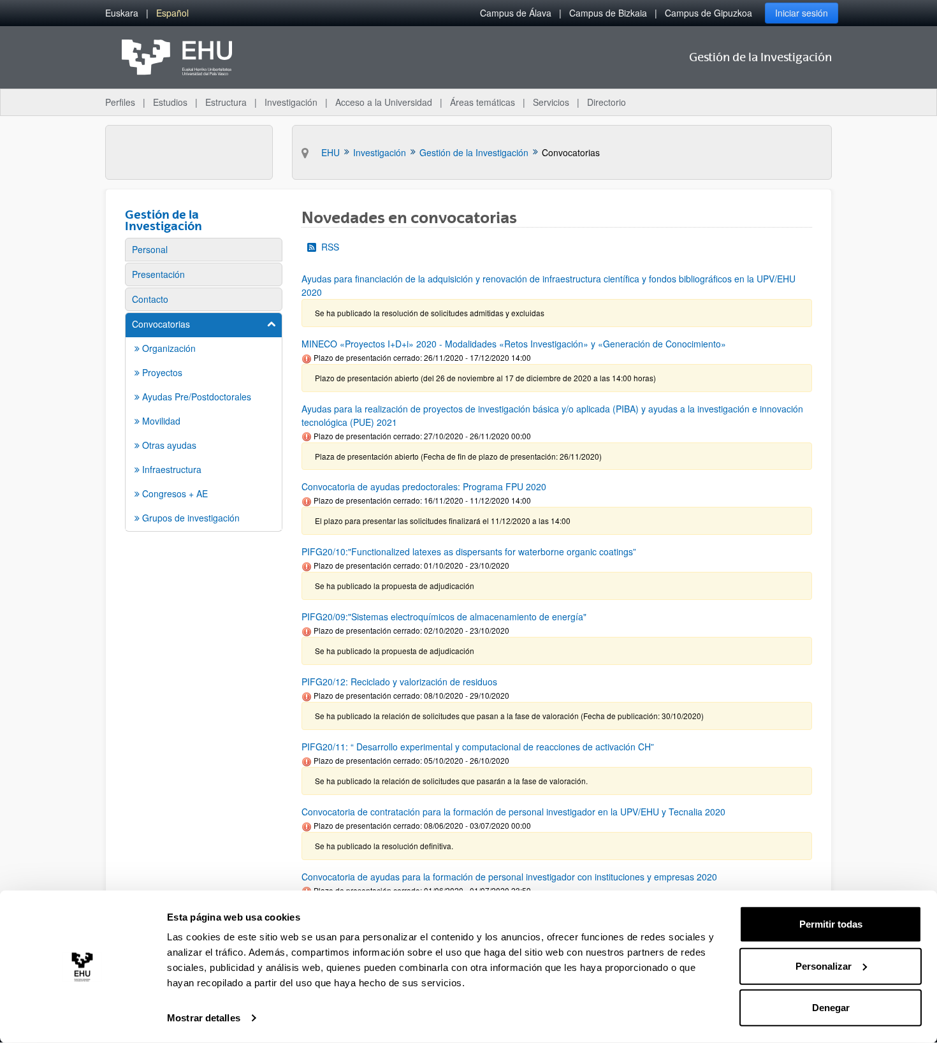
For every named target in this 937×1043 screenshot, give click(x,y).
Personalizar (823, 965)
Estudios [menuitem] (170, 102)
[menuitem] (122, 13)
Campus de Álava (515, 12)
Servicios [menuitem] (551, 102)
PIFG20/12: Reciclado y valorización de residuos (399, 681)
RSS (330, 246)
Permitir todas (830, 924)
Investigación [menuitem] (291, 102)
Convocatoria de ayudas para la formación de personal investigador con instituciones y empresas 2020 (509, 876)
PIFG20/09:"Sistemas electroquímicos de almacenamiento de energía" (443, 616)
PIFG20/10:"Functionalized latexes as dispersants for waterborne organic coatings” (468, 551)
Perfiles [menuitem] (120, 102)
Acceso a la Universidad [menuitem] (383, 102)
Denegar (831, 1007)
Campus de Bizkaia (608, 12)
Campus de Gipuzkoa (708, 12)
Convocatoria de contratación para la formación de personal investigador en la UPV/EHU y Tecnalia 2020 (513, 811)
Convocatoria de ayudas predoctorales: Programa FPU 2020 (423, 486)
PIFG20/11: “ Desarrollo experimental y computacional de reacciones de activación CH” (477, 746)
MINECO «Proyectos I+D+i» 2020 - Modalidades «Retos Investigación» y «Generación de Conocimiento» (513, 343)
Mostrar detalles (203, 1017)
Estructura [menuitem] (226, 102)
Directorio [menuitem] (606, 102)
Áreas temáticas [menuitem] (482, 102)
